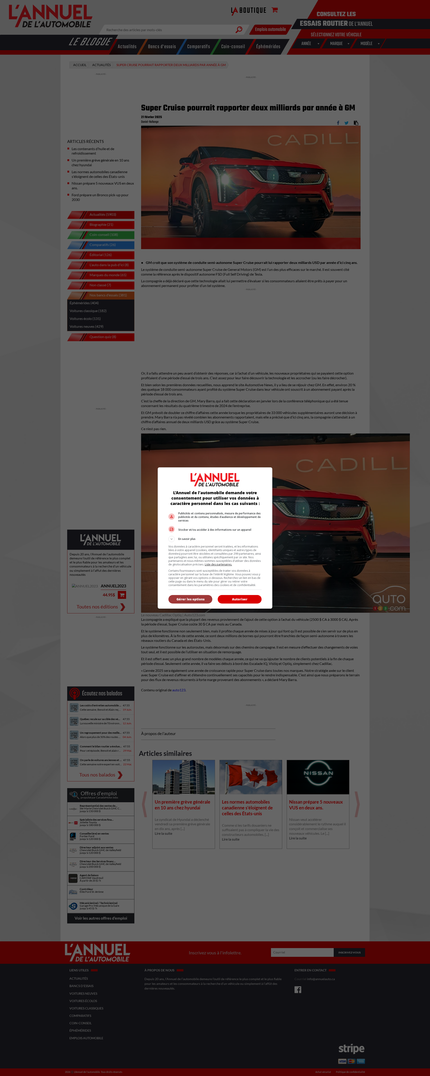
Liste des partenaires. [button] (218, 564)
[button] (215, 539)
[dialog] (215, 538)
